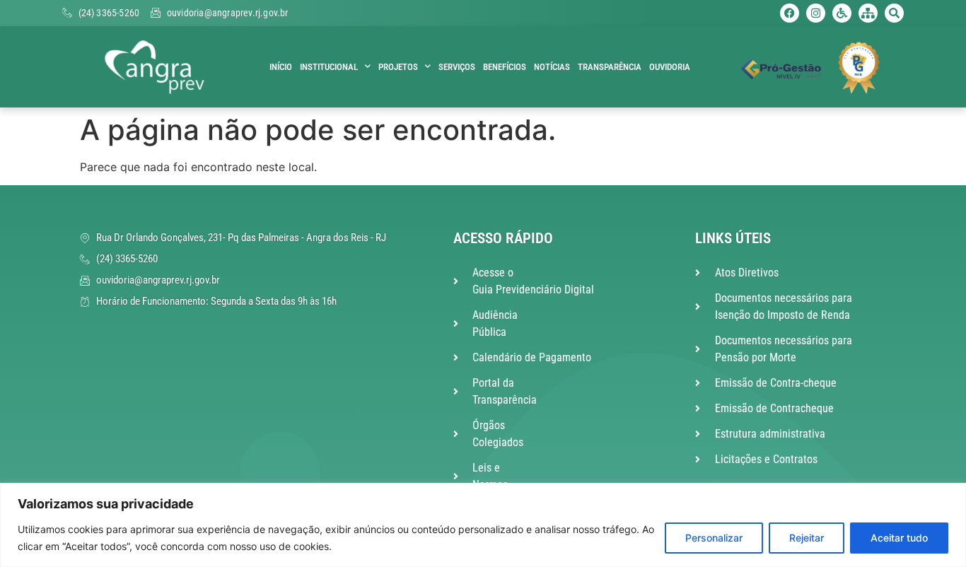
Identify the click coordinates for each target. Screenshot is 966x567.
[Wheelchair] (841, 13)
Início (280, 67)
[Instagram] (815, 13)
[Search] (894, 13)
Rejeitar (806, 538)
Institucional (329, 67)
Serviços (456, 67)
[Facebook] (789, 13)
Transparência (609, 67)
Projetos (398, 67)
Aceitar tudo (899, 538)
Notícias (552, 67)
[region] (483, 525)
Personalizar (714, 538)
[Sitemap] (868, 13)
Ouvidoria (669, 67)
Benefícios (504, 67)
